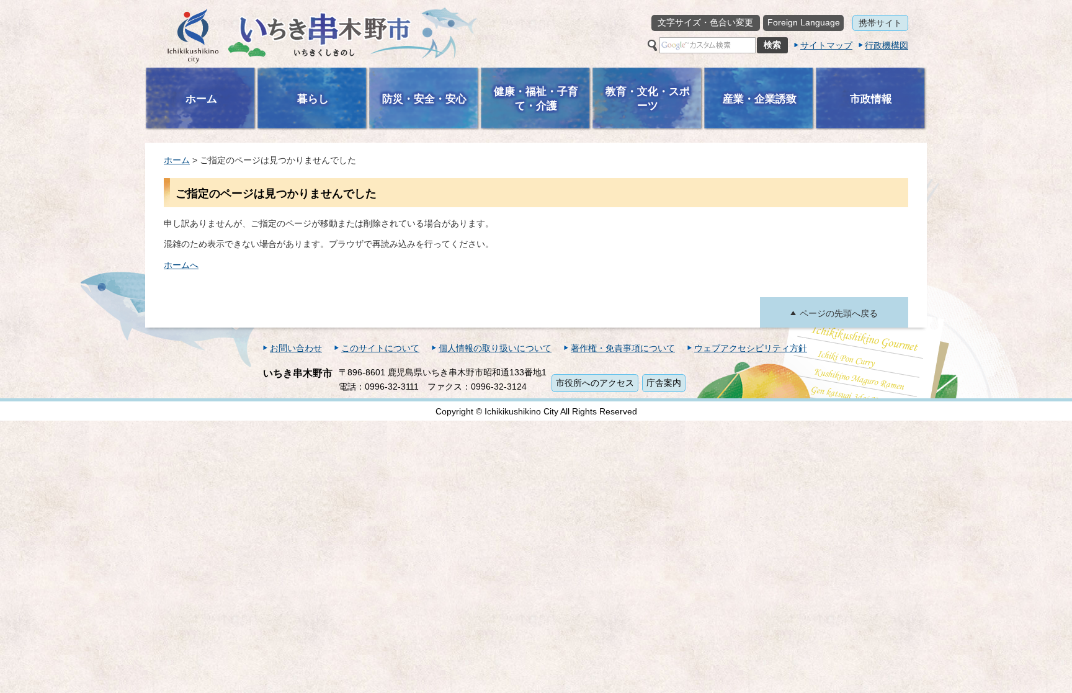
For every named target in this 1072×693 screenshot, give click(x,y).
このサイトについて (380, 348)
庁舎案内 (663, 383)
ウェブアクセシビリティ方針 (750, 348)
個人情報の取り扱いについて (495, 348)
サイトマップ (826, 45)
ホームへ (181, 265)
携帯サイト (880, 23)
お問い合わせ (296, 348)
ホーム (177, 160)
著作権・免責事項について (623, 348)
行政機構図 (886, 45)
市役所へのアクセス (595, 383)
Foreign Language (803, 22)
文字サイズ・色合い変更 (705, 22)
